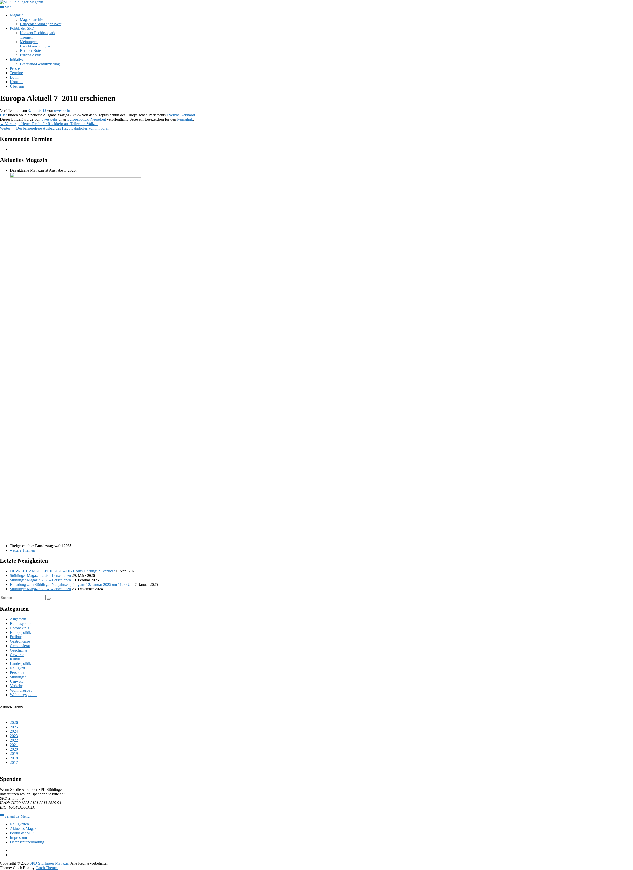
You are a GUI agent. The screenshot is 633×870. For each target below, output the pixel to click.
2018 (14, 758)
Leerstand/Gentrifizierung (40, 64)
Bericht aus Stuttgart (35, 46)
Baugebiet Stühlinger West (40, 24)
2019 (14, 754)
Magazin (16, 15)
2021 (14, 745)
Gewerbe (17, 655)
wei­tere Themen (22, 550)
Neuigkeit (98, 119)
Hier (3, 115)
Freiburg (16, 637)
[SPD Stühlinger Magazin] (21, 2)
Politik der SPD (22, 28)
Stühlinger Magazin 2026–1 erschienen (40, 575)
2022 (14, 740)
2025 (14, 727)
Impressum (18, 837)
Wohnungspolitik (23, 695)
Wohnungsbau (21, 690)
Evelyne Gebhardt (181, 115)
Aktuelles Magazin (24, 828)
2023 (14, 736)
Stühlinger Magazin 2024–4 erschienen (40, 589)
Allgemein (18, 619)
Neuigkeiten (19, 824)
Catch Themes (47, 868)
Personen (17, 672)
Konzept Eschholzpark (37, 33)
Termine (16, 73)
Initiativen (17, 59)
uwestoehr (62, 110)
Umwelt (16, 681)
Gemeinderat (20, 646)
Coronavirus (19, 628)
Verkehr (16, 686)
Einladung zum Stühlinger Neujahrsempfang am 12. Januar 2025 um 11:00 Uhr (72, 584)
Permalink (185, 119)
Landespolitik (20, 663)
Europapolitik (78, 119)
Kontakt (16, 82)
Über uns (17, 86)
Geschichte (18, 650)
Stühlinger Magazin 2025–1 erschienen (40, 580)
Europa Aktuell (32, 55)
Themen (26, 37)
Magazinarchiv (31, 19)
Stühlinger (18, 677)
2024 (14, 731)
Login (14, 77)
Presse (15, 68)
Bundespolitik (21, 623)
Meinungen (29, 42)
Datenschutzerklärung (27, 842)
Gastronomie (20, 641)
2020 (14, 749)
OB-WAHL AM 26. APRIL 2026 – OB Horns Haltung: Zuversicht (62, 571)
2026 (14, 722)
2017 (14, 762)
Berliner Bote (30, 50)
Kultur (15, 659)
